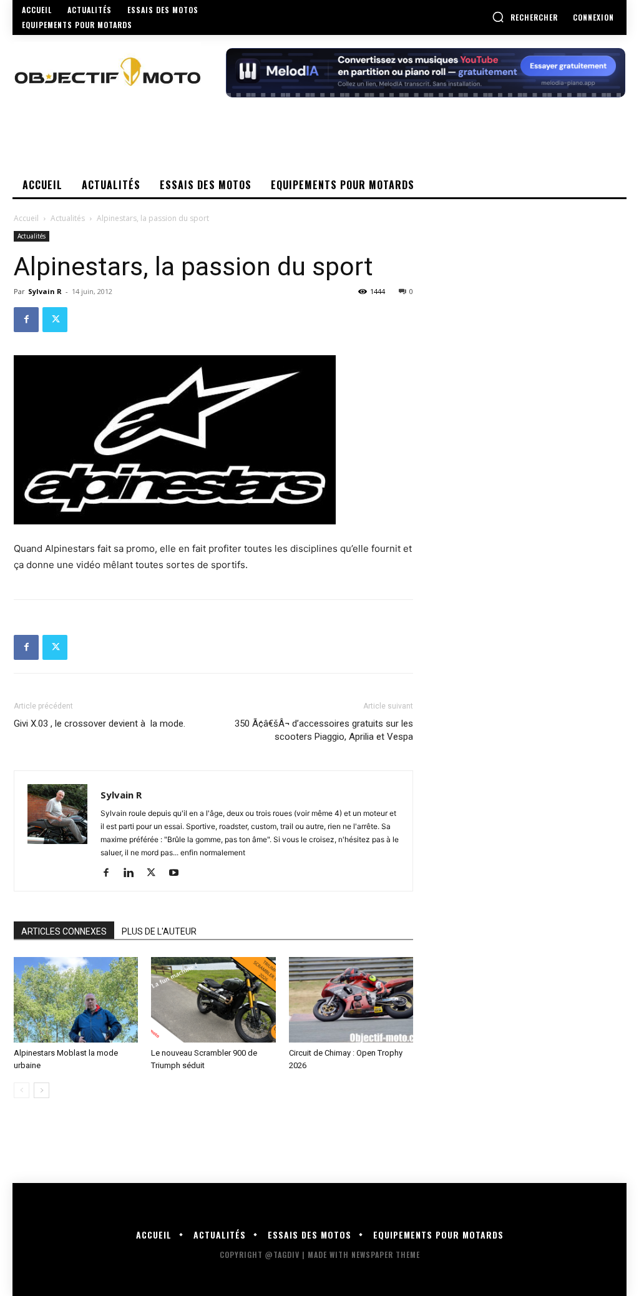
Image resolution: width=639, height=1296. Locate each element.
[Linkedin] (133, 873)
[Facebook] (26, 319)
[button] (525, 17)
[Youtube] (178, 873)
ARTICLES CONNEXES (64, 931)
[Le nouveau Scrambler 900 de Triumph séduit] (213, 1000)
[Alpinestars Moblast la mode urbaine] (76, 1000)
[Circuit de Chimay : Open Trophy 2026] (351, 1000)
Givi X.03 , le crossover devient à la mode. (99, 723)
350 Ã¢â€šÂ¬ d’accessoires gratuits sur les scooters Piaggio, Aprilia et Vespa (324, 730)
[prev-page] (21, 1090)
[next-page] (41, 1090)
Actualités (68, 218)
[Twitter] (54, 319)
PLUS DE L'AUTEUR (159, 931)
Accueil (26, 218)
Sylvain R (45, 291)
